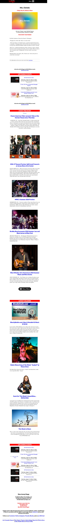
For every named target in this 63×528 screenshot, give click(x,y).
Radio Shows (21, 521)
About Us (34, 520)
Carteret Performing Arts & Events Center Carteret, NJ (29, 89)
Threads (27, 515)
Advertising (29, 520)
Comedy (7, 520)
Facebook (12, 515)
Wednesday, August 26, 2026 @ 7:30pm (29, 79)
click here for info (24, 70)
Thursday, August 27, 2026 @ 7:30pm (29, 479)
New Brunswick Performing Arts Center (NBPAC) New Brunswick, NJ (29, 97)
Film (15, 520)
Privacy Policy (29, 521)
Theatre (23, 520)
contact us (35, 512)
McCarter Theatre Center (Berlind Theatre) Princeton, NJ (29, 81)
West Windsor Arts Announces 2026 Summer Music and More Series (24, 273)
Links (16, 521)
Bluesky (32, 515)
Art (3, 520)
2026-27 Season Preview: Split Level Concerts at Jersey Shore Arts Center (24, 165)
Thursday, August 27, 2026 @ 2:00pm (29, 472)
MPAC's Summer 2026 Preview (25, 199)
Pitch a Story (41, 520)
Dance (11, 520)
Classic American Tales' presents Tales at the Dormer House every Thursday (24, 117)
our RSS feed (41, 515)
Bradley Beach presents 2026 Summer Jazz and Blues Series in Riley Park (25, 232)
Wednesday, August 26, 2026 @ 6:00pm (29, 87)
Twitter (17, 515)
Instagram (22, 515)
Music (18, 520)
